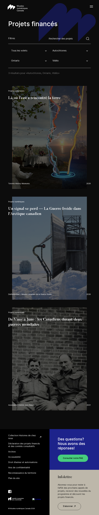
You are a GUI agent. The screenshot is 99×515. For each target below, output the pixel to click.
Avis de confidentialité (19, 468)
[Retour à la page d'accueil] (17, 8)
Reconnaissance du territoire (22, 473)
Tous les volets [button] (19, 51)
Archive (12, 452)
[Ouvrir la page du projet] (49, 137)
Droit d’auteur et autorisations (22, 462)
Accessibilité (14, 457)
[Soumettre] (88, 39)
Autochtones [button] (59, 51)
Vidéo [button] (55, 61)
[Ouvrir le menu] (91, 8)
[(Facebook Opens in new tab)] (9, 491)
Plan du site (14, 478)
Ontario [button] (15, 61)
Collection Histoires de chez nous (22, 437)
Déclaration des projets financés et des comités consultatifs (24, 445)
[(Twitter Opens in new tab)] (14, 491)
